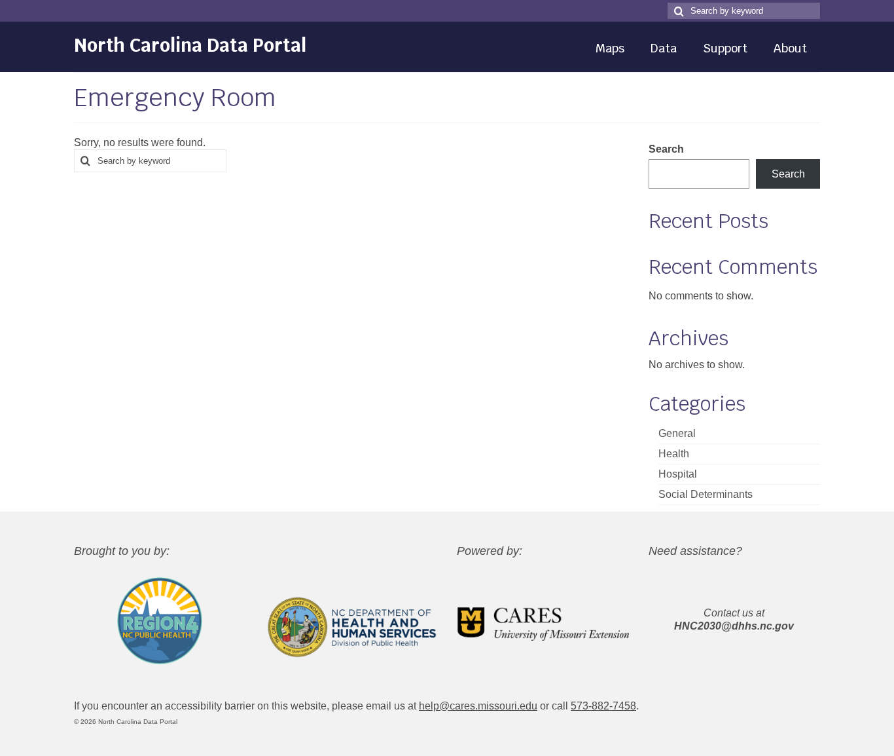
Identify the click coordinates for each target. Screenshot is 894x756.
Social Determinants (705, 494)
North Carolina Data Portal (190, 45)
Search (666, 149)
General (677, 433)
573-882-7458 (603, 705)
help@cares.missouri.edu (478, 705)
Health (673, 453)
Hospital (677, 474)
